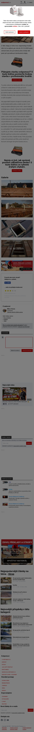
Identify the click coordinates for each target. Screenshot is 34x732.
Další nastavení (9, 32)
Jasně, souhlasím (24, 32)
